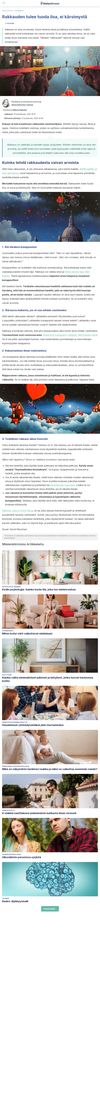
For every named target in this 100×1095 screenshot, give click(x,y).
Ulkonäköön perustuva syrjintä (21, 857)
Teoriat (5, 898)
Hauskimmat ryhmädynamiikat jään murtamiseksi (33, 725)
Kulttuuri (6, 675)
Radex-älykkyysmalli (15, 901)
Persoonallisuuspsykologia (15, 766)
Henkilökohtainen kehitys (14, 722)
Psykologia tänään (11, 587)
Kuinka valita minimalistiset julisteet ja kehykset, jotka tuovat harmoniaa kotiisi (47, 679)
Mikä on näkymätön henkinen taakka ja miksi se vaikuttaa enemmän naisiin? (49, 769)
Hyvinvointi (7, 631)
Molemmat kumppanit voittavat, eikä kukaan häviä (70, 335)
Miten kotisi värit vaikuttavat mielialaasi (27, 633)
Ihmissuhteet (7, 11)
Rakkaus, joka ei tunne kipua (17, 510)
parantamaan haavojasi (62, 485)
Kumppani (19, 11)
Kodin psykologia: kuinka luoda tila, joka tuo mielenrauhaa (39, 589)
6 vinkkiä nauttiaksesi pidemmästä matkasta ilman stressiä (39, 813)
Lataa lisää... (50, 908)
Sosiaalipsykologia (11, 854)
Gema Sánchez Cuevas (22, 105)
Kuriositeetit (8, 810)
